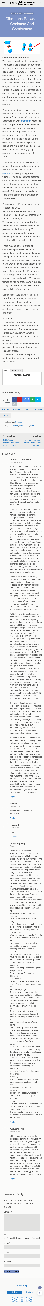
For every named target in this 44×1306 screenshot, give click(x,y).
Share (6, 409)
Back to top (23, 1285)
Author (6, 371)
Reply (12, 796)
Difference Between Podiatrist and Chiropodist (10, 443)
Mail (40, 409)
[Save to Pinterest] (19, 399)
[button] (13, 1299)
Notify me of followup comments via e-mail (22, 1238)
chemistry (14, 425)
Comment (8, 1211)
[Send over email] (32, 399)
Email (7, 1252)
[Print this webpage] (14, 404)
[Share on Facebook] (14, 399)
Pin (28, 409)
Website (7, 1261)
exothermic (26, 120)
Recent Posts (16, 371)
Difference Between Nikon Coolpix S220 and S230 (33, 443)
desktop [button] (29, 1292)
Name (7, 1243)
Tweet (17, 409)
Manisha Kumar (22, 374)
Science (18, 421)
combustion (24, 425)
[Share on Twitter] (38, 399)
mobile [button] (14, 1292)
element (6, 173)
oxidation (34, 425)
